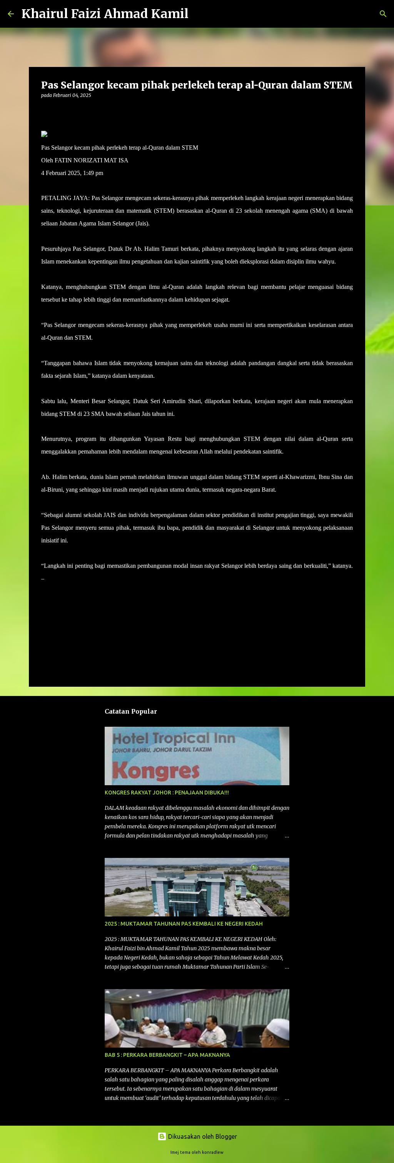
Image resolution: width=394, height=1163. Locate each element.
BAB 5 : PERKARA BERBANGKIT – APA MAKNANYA (167, 1055)
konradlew (213, 1152)
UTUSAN (58, 578)
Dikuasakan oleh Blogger (202, 1136)
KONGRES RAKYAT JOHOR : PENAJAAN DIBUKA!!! (167, 792)
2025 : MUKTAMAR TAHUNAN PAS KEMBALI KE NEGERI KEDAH (184, 924)
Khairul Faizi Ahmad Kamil (105, 14)
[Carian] (199, 14)
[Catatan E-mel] (45, 592)
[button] (45, 111)
